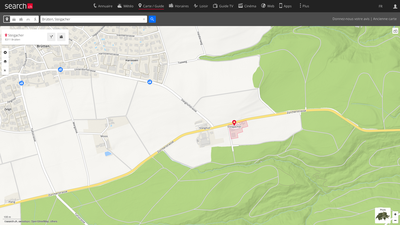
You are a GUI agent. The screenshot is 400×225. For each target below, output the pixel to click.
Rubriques (5, 52)
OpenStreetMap (40, 221)
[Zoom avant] (395, 214)
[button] (234, 123)
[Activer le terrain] (395, 31)
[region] (200, 125)
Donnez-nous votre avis (351, 18)
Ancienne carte (385, 18)
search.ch (11, 221)
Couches (5, 61)
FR (380, 6)
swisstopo (24, 221)
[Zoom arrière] (395, 220)
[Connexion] (395, 6)
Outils (5, 70)
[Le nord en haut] (395, 38)
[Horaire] (61, 37)
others (53, 221)
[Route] (51, 37)
